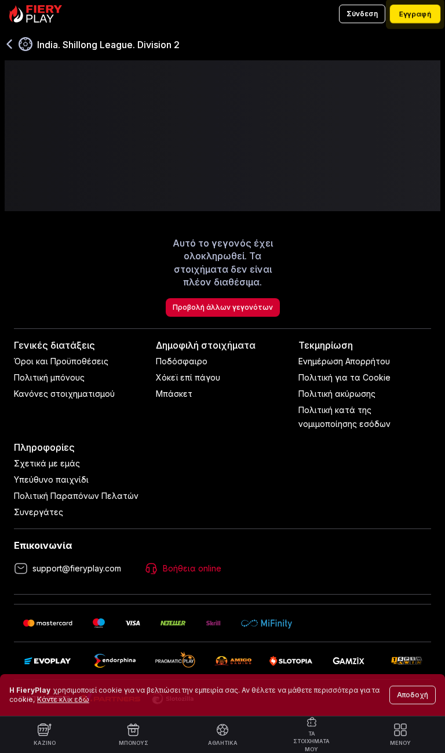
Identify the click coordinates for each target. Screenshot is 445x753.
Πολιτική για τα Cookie (344, 377)
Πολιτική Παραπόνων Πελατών (76, 496)
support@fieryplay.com (76, 568)
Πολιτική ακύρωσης (336, 394)
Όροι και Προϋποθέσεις (61, 361)
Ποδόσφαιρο (181, 361)
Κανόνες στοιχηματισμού (64, 394)
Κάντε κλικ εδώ (63, 699)
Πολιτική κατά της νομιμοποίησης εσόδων (344, 417)
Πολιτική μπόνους (49, 377)
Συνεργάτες (38, 512)
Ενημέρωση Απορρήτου (344, 361)
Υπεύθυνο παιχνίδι (51, 479)
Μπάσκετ (174, 394)
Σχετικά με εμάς (47, 463)
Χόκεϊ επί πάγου (188, 377)
